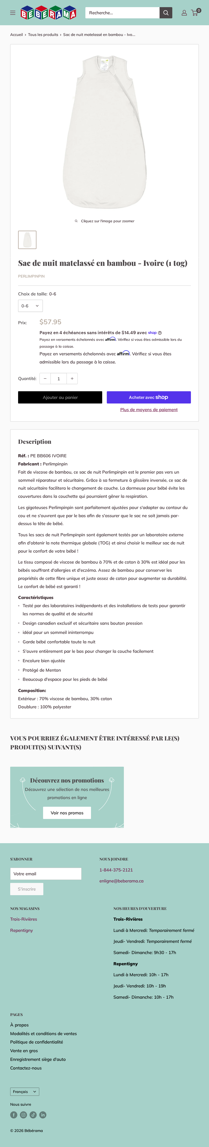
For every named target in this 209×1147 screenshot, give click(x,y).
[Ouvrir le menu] (12, 13)
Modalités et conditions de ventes (43, 1033)
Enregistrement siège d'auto (38, 1059)
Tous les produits (43, 34)
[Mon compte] (184, 13)
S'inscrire (27, 889)
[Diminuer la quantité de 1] (45, 378)
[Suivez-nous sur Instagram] (23, 1114)
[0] (194, 13)
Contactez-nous (26, 1068)
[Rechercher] (166, 12)
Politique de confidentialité (36, 1042)
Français (20, 1091)
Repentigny (21, 930)
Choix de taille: (37, 293)
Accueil (16, 34)
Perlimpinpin (31, 276)
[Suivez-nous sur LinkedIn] (42, 1114)
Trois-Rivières (23, 919)
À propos (19, 1024)
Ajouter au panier (60, 397)
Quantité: (27, 378)
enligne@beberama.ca (121, 880)
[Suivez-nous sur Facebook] (13, 1114)
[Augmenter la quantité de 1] (72, 378)
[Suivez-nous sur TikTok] (33, 1114)
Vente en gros (24, 1050)
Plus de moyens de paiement (149, 409)
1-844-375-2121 (116, 869)
